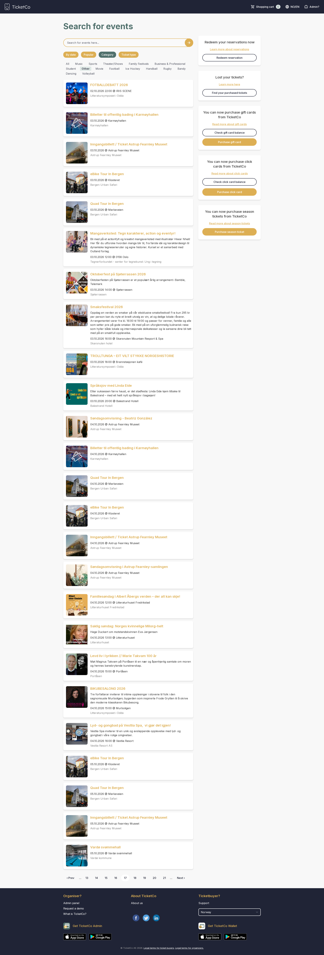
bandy (182, 68)
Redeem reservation (229, 57)
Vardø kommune (101, 858)
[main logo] (17, 7)
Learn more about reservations (229, 49)
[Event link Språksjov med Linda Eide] (75, 393)
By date (71, 54)
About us (137, 903)
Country (204, 906)
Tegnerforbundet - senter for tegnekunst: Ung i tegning (125, 261)
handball (151, 68)
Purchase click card (229, 192)
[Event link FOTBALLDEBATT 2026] (75, 93)
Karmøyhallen (99, 125)
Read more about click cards (229, 173)
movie (99, 68)
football (114, 68)
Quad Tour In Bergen (107, 204)
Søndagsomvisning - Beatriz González (121, 418)
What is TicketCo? (74, 914)
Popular (88, 54)
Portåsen (96, 676)
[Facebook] (136, 918)
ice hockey (132, 68)
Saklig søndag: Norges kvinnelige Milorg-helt (126, 626)
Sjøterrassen (98, 294)
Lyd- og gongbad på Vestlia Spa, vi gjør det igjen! (130, 725)
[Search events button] (189, 42)
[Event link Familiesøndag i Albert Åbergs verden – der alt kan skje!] (75, 604)
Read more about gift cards (229, 124)
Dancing (71, 73)
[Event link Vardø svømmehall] (75, 855)
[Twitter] (146, 918)
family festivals (139, 63)
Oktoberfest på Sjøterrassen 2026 (118, 274)
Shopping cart (267, 6)
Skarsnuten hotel (101, 343)
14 (96, 878)
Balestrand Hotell (101, 405)
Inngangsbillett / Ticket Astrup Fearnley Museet (128, 144)
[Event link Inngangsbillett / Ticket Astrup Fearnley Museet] (75, 152)
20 (154, 878)
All (67, 63)
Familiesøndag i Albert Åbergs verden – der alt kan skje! (135, 596)
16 (115, 878)
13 (86, 878)
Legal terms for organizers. (189, 948)
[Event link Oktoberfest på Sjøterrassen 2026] (75, 282)
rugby (167, 68)
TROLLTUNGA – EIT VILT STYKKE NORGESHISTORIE (132, 356)
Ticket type (128, 54)
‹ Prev (70, 878)
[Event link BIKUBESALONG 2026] (75, 697)
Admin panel (71, 903)
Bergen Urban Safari (103, 184)
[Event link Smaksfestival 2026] (75, 315)
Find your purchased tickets (229, 92)
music (79, 63)
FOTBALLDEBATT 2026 (109, 85)
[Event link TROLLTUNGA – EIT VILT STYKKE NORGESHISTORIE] (75, 364)
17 (125, 878)
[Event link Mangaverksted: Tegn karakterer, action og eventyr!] (75, 241)
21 (164, 878)
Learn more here (229, 84)
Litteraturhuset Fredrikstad (107, 607)
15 (106, 878)
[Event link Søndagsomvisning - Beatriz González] (75, 426)
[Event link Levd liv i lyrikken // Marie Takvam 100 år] (75, 664)
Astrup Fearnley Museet (105, 155)
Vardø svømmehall (105, 847)
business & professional (170, 63)
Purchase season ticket (229, 232)
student (71, 68)
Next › (181, 878)
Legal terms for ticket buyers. (159, 948)
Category (107, 54)
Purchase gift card (229, 142)
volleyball (88, 73)
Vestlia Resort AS (101, 745)
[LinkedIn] (156, 918)
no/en (295, 6)
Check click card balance (229, 182)
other (86, 68)
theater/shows (113, 63)
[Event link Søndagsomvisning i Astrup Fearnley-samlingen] (75, 575)
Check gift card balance (229, 132)
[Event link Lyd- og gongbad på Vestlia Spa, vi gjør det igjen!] (75, 733)
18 (134, 878)
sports (93, 63)
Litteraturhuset (99, 642)
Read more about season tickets (229, 223)
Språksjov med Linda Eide (111, 386)
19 (144, 878)
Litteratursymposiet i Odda (107, 95)
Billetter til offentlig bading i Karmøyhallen (124, 115)
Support (203, 903)
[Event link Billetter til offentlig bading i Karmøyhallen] (75, 123)
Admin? (314, 6)
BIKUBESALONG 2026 (107, 689)
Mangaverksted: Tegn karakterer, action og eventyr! (133, 233)
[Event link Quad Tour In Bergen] (75, 212)
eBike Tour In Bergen (107, 174)
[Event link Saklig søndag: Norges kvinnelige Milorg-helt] (75, 634)
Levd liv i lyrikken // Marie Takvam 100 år (123, 656)
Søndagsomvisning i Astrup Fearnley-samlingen (129, 567)
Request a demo (73, 908)
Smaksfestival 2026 (106, 307)
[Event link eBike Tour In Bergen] (75, 182)
